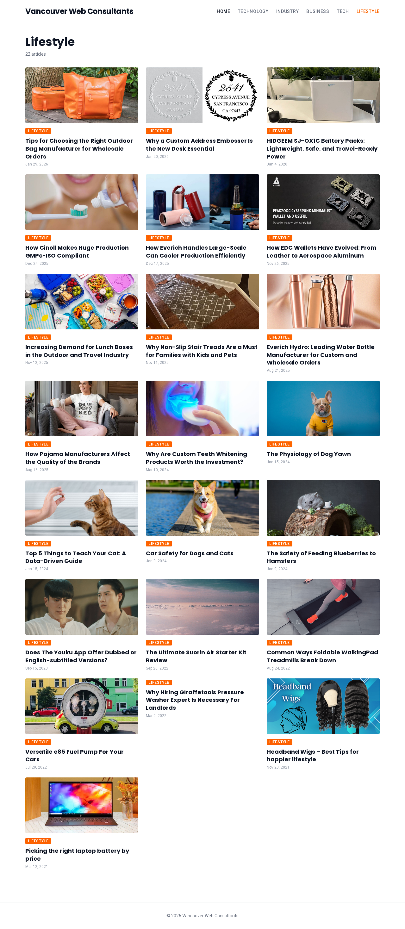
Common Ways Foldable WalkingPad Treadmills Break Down (322, 656)
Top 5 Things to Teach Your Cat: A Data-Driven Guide (75, 557)
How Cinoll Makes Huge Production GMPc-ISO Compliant (77, 251)
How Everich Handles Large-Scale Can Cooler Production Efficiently (196, 251)
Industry (287, 11)
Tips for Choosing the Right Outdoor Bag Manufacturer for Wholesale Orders (79, 148)
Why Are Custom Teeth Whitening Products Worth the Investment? (196, 458)
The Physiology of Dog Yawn (309, 454)
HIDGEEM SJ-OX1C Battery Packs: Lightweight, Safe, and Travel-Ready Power (322, 148)
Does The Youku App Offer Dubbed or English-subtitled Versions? (81, 656)
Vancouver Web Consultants (79, 11)
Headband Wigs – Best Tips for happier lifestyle (313, 756)
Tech (343, 11)
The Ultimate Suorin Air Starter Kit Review (196, 656)
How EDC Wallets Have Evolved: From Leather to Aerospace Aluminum (322, 251)
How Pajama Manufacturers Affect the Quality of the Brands (77, 458)
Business (317, 11)
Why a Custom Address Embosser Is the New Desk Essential (199, 145)
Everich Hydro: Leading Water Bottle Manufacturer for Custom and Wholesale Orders (321, 355)
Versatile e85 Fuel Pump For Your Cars (74, 756)
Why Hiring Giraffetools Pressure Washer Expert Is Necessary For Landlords (195, 700)
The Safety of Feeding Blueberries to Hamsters (321, 557)
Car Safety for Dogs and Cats (190, 553)
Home (223, 11)
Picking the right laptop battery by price (77, 855)
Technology (253, 11)
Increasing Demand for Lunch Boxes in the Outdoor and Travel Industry (79, 351)
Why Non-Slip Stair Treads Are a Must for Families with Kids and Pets (202, 351)
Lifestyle (368, 11)
